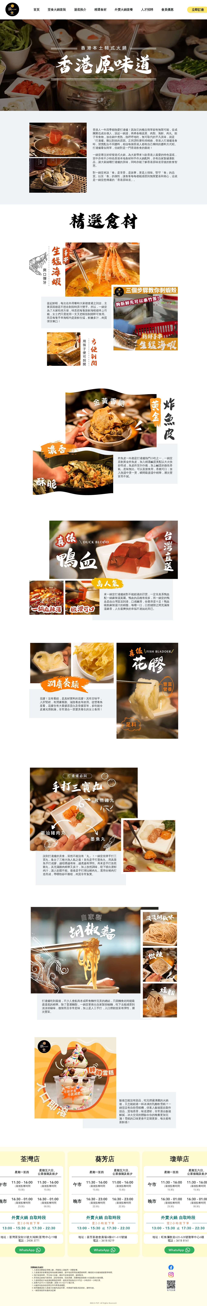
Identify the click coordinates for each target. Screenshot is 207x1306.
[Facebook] (171, 1267)
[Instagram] (171, 1274)
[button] (174, 347)
